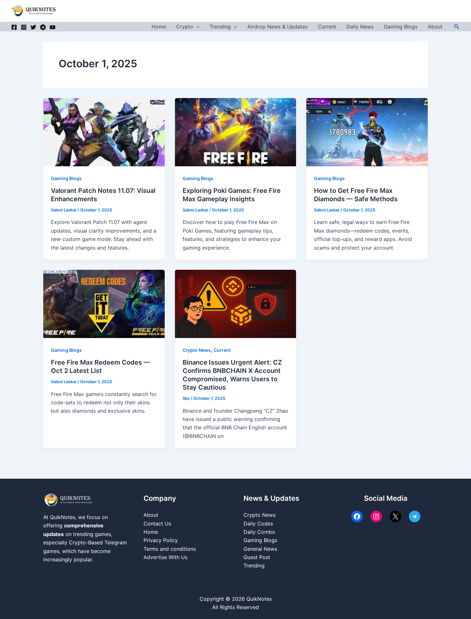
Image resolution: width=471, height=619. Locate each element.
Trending (220, 26)
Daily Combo (259, 532)
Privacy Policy (161, 540)
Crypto (184, 26)
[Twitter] (33, 27)
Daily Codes (258, 523)
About (435, 26)
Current (327, 26)
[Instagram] (24, 27)
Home (159, 26)
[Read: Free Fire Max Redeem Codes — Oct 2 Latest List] (104, 303)
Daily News (360, 26)
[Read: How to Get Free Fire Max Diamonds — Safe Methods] (367, 131)
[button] (196, 26)
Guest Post (257, 557)
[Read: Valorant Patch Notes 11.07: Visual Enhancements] (104, 131)
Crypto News (197, 350)
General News (260, 549)
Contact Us (157, 523)
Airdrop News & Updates (277, 26)
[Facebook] (14, 27)
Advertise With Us (165, 557)
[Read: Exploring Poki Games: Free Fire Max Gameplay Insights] (235, 131)
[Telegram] (43, 27)
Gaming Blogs (400, 26)
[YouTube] (52, 27)
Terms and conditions (170, 549)
